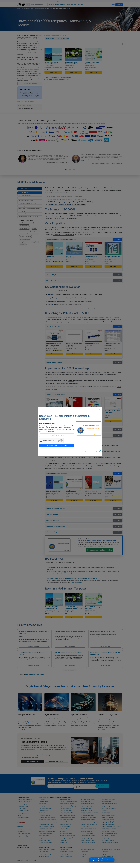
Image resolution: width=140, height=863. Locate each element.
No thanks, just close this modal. (93, 451)
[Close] (100, 410)
